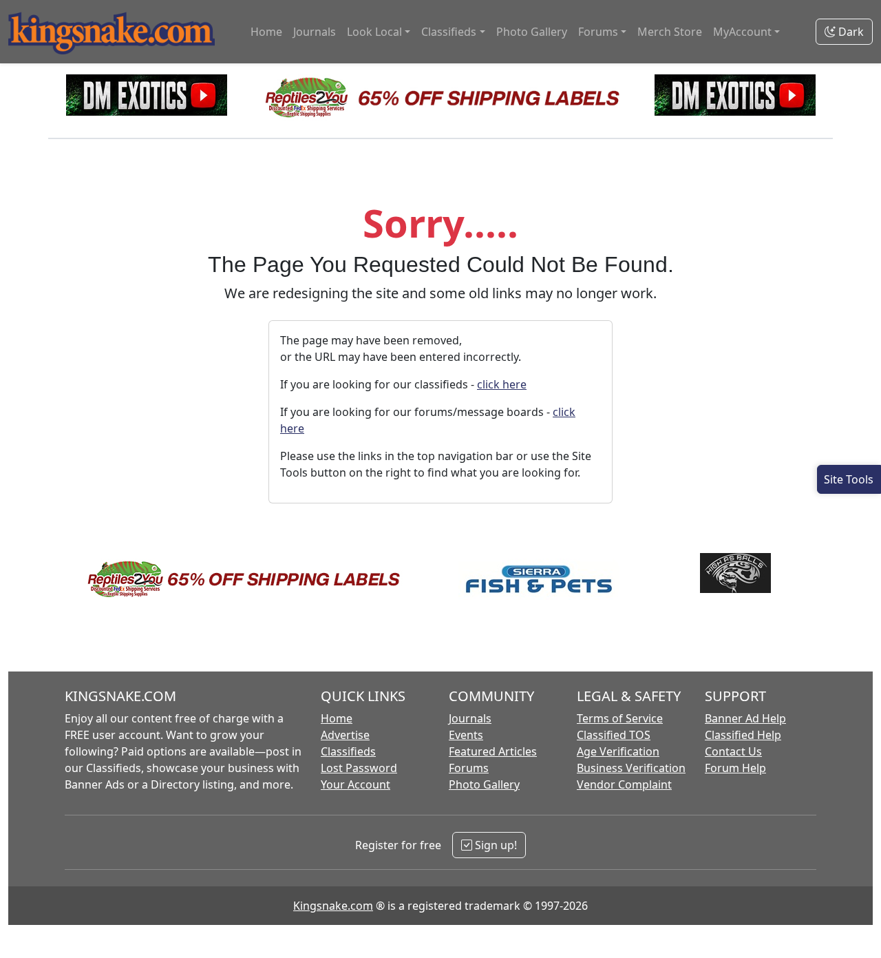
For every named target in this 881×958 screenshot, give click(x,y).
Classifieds (348, 751)
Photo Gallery (531, 31)
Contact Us (733, 751)
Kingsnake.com (333, 905)
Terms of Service (620, 718)
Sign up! (494, 845)
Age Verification (618, 751)
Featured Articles (493, 751)
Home (266, 31)
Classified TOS (613, 734)
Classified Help (743, 734)
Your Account (355, 784)
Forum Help (735, 767)
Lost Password (359, 767)
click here (502, 384)
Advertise (345, 734)
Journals (314, 31)
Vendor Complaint (624, 784)
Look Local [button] (374, 31)
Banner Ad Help (745, 718)
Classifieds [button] (448, 31)
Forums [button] (598, 31)
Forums (469, 767)
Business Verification (631, 767)
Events (466, 734)
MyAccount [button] (742, 31)
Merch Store (669, 31)
